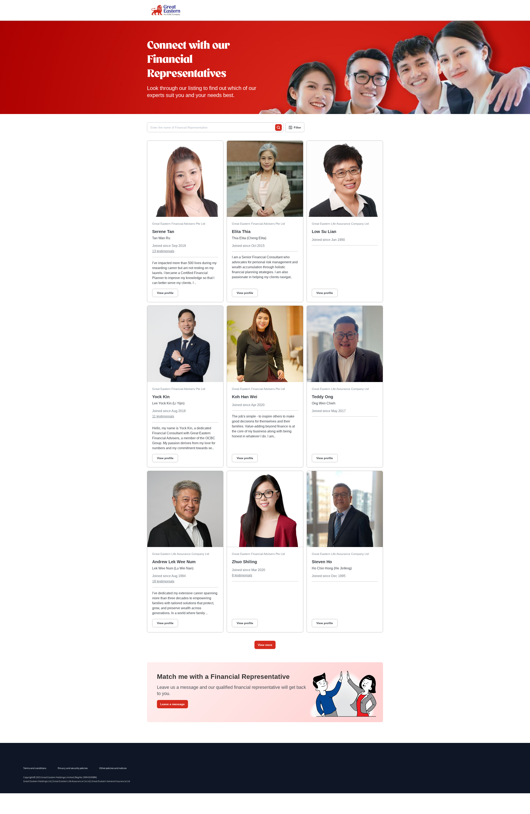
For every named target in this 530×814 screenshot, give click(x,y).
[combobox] (213, 127)
